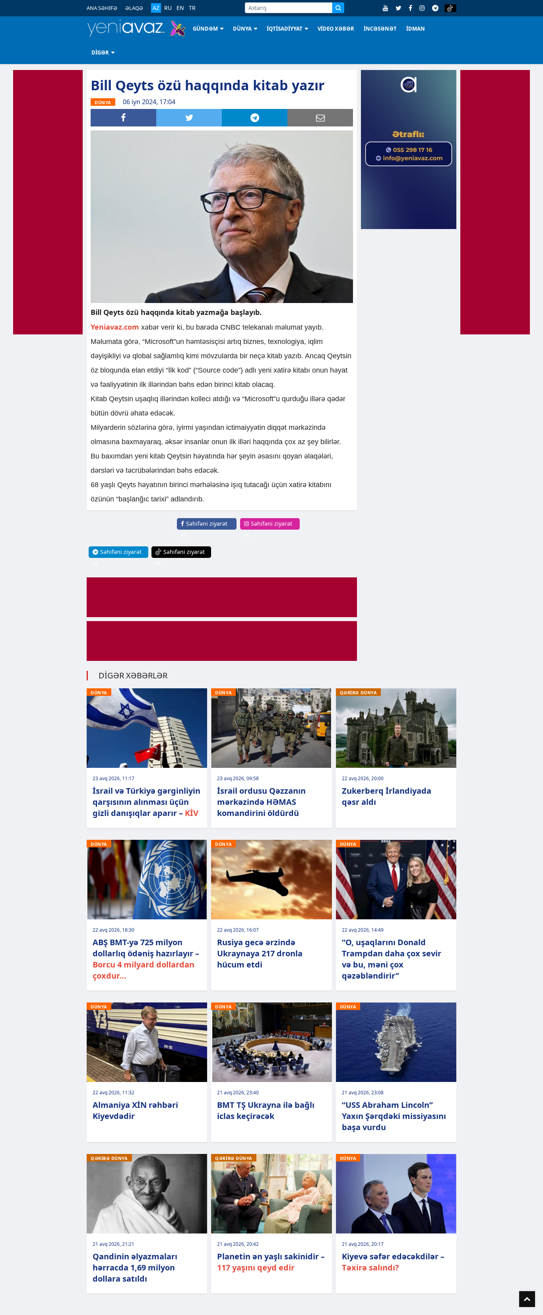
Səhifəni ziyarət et (204, 529)
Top (527, 1299)
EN (180, 8)
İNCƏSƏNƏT (380, 28)
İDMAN (415, 28)
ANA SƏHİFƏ (102, 8)
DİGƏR (100, 52)
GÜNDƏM (205, 28)
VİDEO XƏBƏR (336, 28)
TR (192, 8)
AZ (156, 8)
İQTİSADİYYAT (285, 28)
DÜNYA (242, 28)
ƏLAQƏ (134, 8)
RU (168, 8)
